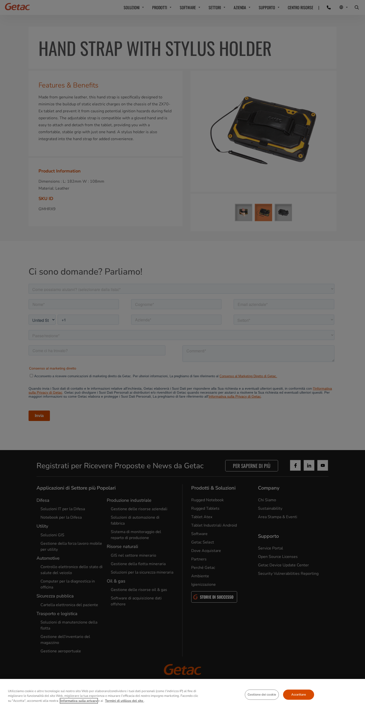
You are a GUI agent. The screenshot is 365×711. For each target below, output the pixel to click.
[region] (182, 695)
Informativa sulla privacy (78, 701)
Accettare (298, 694)
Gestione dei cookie (262, 694)
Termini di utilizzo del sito (124, 701)
